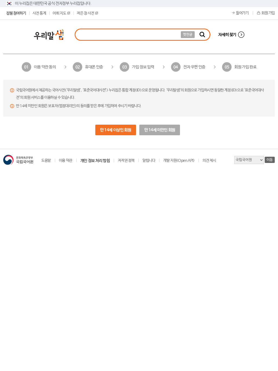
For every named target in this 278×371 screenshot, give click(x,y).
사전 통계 (39, 13)
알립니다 (149, 160)
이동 (270, 160)
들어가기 (242, 13)
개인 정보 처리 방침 (95, 160)
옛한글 (187, 35)
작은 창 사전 (85, 13)
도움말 (46, 160)
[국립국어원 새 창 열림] (18, 160)
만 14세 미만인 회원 (159, 130)
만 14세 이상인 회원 (115, 130)
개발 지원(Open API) (178, 160)
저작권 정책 (126, 160)
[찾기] (202, 35)
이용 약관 (65, 160)
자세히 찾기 (227, 34)
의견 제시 (209, 160)
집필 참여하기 (16, 13)
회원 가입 (268, 13)
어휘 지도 (59, 13)
